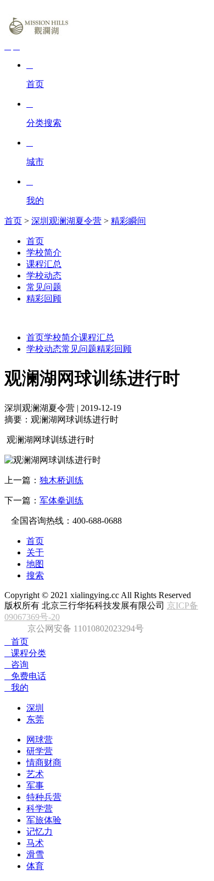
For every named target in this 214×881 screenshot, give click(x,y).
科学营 (39, 808)
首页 (13, 220)
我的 (16, 687)
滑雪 (35, 854)
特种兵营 (43, 797)
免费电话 (25, 676)
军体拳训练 (61, 500)
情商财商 (43, 762)
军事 (35, 785)
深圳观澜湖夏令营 (66, 220)
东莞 (35, 719)
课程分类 (25, 653)
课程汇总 (43, 264)
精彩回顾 (43, 298)
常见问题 (43, 287)
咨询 (16, 664)
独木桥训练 (61, 480)
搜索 (35, 575)
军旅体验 (43, 820)
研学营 (39, 751)
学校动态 (43, 275)
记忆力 (39, 831)
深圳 (35, 707)
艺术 (35, 774)
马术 (35, 843)
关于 (35, 552)
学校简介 (43, 252)
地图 (35, 564)
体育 (35, 866)
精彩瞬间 (128, 220)
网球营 (39, 739)
